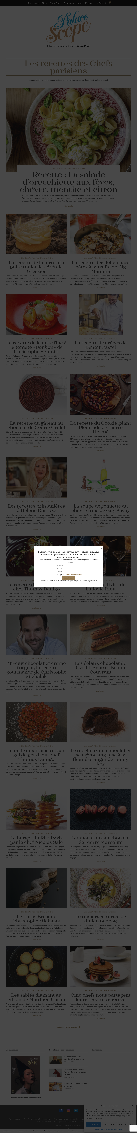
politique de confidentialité (74, 575)
